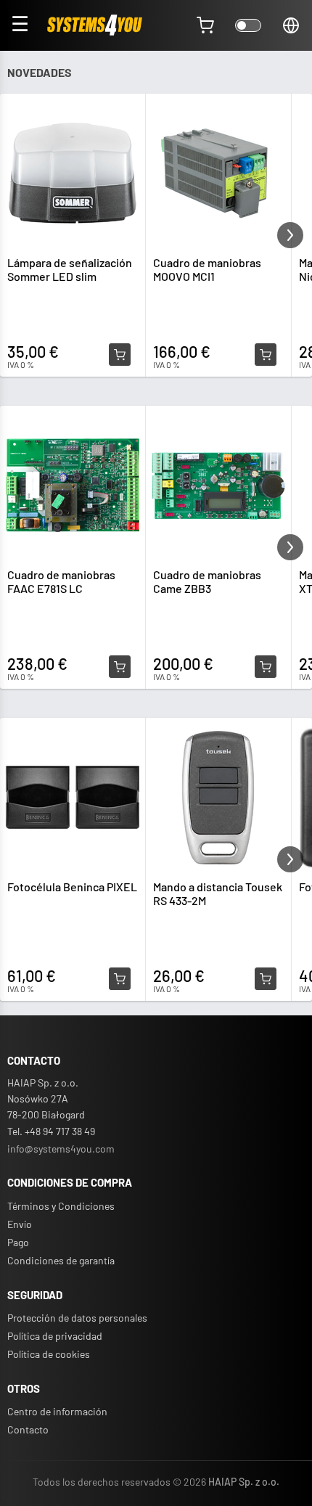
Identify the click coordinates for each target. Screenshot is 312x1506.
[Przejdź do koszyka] (205, 25)
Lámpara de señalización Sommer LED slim (69, 269)
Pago (18, 1242)
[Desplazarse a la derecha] (290, 235)
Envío (19, 1224)
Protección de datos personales (77, 1317)
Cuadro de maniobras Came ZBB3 (207, 581)
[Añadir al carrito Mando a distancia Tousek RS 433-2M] (265, 979)
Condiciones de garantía (61, 1260)
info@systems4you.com (61, 1148)
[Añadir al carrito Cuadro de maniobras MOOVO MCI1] (265, 355)
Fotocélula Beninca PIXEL (72, 886)
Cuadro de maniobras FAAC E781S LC (61, 581)
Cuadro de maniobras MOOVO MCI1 (207, 269)
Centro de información (57, 1411)
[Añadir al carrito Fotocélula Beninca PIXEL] (120, 979)
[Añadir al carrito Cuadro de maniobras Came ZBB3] (265, 667)
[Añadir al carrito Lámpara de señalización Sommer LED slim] (120, 355)
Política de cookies (48, 1354)
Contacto (28, 1429)
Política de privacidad (54, 1336)
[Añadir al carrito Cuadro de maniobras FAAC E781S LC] (120, 667)
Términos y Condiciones (61, 1206)
